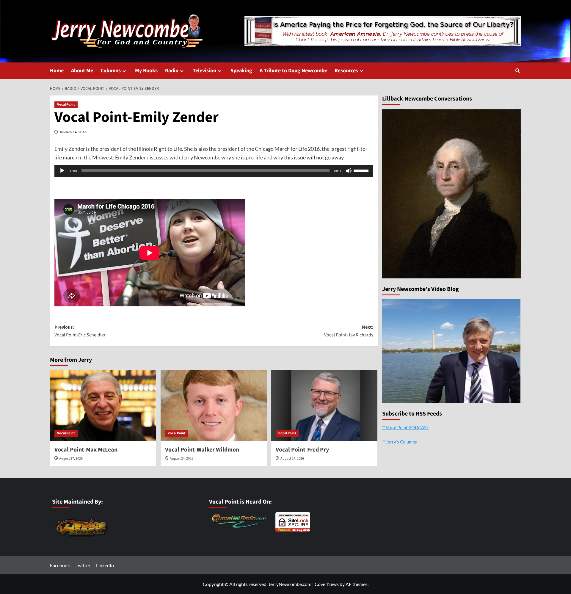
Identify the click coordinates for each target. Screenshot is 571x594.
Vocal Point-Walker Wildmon (202, 450)
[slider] (362, 170)
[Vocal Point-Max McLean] (103, 405)
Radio (171, 70)
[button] (517, 70)
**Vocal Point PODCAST (405, 427)
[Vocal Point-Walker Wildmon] (214, 405)
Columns (111, 70)
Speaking (241, 70)
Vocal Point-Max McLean (85, 450)
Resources (346, 70)
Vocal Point (66, 104)
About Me (82, 70)
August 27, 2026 (71, 458)
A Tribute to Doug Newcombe (293, 70)
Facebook (60, 565)
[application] (213, 171)
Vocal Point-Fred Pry (302, 450)
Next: (348, 331)
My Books (146, 70)
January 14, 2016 (73, 132)
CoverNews (327, 584)
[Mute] (349, 171)
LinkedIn (105, 565)
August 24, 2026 (181, 458)
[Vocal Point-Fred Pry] (324, 405)
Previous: (80, 331)
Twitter (83, 565)
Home (57, 70)
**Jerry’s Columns (399, 441)
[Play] (62, 171)
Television (204, 70)
